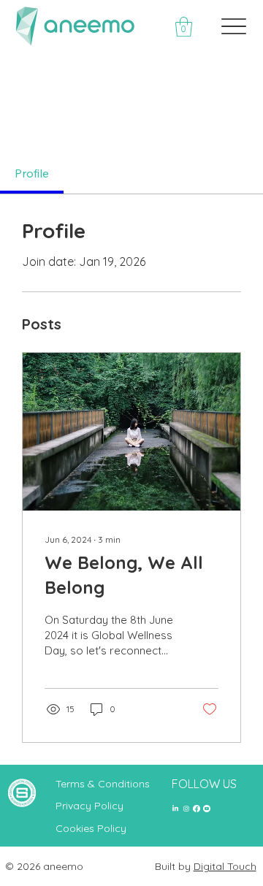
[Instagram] (186, 808)
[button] (183, 27)
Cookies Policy (91, 828)
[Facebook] (196, 808)
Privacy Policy (89, 805)
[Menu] (234, 26)
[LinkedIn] (175, 808)
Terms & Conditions (103, 783)
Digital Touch (225, 866)
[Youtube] (206, 808)
